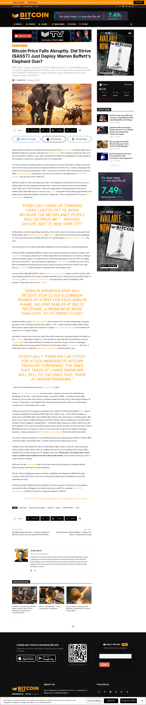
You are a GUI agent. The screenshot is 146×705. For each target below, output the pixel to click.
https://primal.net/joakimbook (39, 554)
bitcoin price (23, 507)
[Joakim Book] (13, 80)
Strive (77, 507)
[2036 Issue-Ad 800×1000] (115, 53)
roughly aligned (18, 342)
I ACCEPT (139, 2)
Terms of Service (18, 2)
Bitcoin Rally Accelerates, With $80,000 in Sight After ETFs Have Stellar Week (78, 608)
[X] (35, 570)
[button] (131, 24)
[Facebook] (116, 6)
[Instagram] (132, 6)
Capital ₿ (51, 235)
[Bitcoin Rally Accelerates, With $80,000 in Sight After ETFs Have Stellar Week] (78, 595)
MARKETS (15, 45)
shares (82, 411)
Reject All (111, 701)
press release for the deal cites (37, 279)
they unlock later (73, 345)
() (39, 321)
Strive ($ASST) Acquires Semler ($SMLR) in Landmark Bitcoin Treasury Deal (56, 499)
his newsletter (48, 387)
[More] (80, 130)
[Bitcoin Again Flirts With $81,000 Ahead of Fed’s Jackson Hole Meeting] (102, 144)
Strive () (64, 327)
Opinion (57, 507)
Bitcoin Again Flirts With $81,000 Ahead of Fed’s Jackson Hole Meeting (119, 144)
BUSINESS (16, 603)
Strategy (40, 235)
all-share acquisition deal (55, 273)
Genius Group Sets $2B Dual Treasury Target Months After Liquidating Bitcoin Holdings (121, 117)
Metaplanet (32, 235)
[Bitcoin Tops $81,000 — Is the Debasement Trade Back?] (51, 595)
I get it (52, 191)
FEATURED (23, 45)
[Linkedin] (129, 6)
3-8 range (19, 339)
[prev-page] (13, 618)
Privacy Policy (32, 2)
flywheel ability (61, 262)
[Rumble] (126, 6)
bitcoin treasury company (37, 507)
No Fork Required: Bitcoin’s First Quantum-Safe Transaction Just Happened (121, 156)
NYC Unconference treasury (28, 393)
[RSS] (31, 570)
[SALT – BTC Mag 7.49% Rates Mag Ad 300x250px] (115, 186)
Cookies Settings (94, 701)
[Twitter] (120, 6)
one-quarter (22, 267)
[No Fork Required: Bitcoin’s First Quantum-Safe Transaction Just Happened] (102, 156)
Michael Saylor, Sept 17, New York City (51, 221)
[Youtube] (123, 6)
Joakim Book (21, 80)
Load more (114, 165)
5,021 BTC (16, 256)
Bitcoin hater (66, 150)
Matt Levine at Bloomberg (46, 348)
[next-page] (17, 618)
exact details (31, 464)
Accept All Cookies (128, 701)
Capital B (50, 507)
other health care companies (50, 432)
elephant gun (54, 153)
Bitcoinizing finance (23, 174)
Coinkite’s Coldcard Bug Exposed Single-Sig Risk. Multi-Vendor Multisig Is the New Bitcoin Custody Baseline (24, 609)
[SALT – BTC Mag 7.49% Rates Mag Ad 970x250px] (73, 626)
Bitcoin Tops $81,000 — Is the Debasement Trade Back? (49, 607)
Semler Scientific (68, 507)
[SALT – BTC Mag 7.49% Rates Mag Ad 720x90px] (91, 15)
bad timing (16, 279)
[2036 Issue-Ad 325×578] (115, 238)
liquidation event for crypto (75, 238)
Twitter (43, 282)
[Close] (142, 700)
